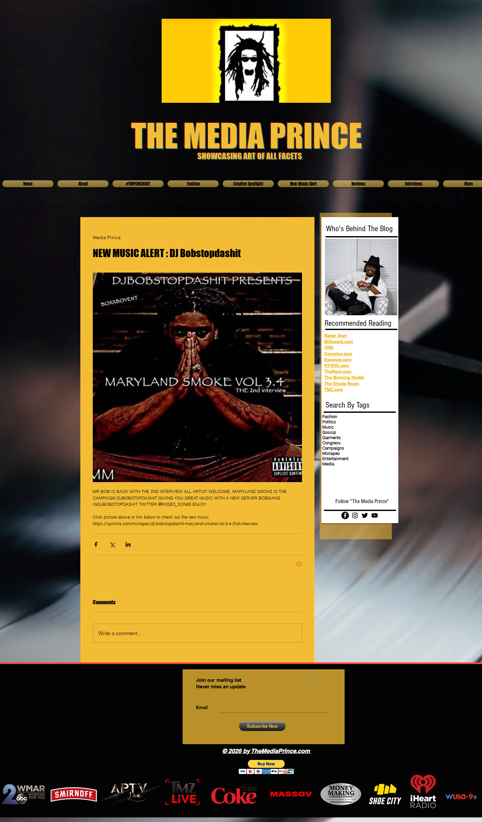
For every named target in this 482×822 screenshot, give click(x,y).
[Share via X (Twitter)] (112, 544)
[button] (266, 767)
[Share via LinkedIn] (128, 544)
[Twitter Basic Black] (365, 515)
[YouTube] (374, 515)
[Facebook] (345, 515)
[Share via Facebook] (96, 544)
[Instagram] (355, 515)
